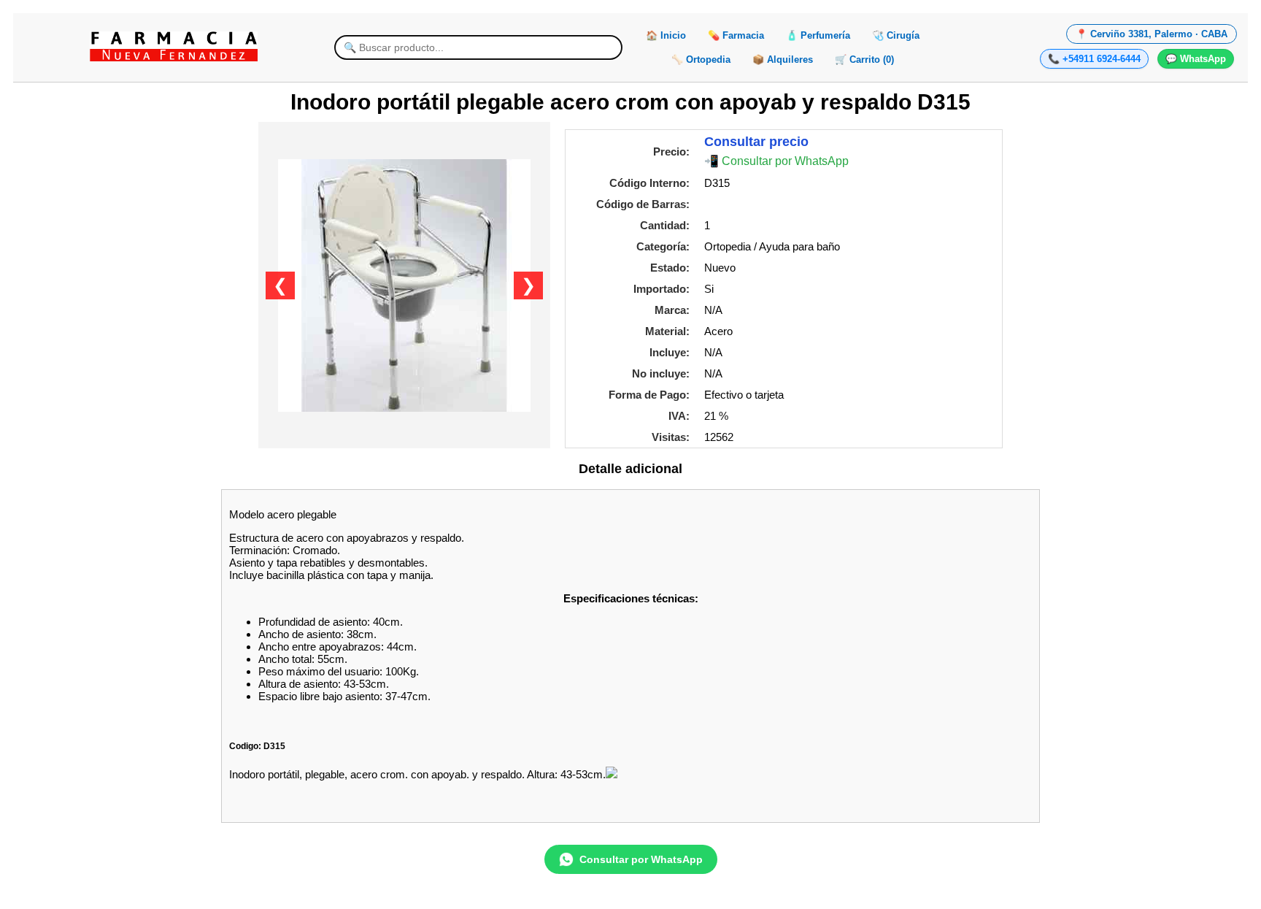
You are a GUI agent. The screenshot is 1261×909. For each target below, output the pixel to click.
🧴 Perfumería (818, 35)
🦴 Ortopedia (700, 59)
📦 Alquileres (782, 59)
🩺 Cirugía (895, 35)
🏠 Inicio (666, 35)
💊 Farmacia (736, 35)
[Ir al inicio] (174, 46)
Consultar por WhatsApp (641, 859)
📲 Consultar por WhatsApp (776, 161)
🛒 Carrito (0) (864, 59)
